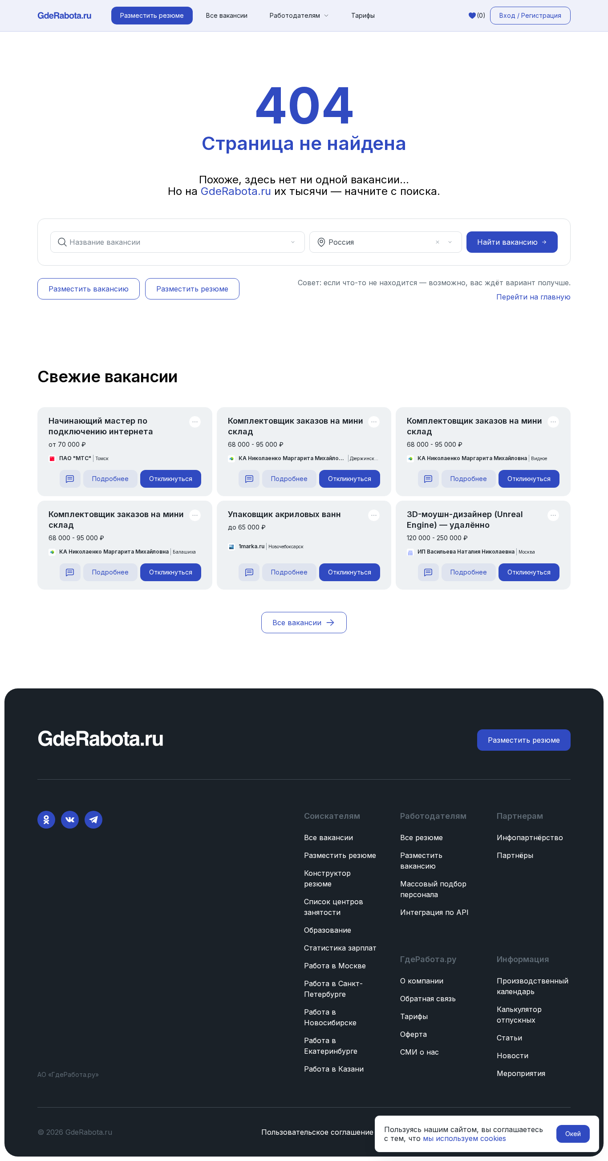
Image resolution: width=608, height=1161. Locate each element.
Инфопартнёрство (530, 837)
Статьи (509, 1037)
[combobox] (171, 242)
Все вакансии (226, 15)
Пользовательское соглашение (317, 1132)
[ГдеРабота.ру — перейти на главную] (64, 16)
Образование (327, 930)
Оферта (413, 1034)
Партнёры (515, 855)
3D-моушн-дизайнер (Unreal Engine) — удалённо (465, 520)
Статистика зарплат (340, 947)
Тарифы (363, 15)
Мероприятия (521, 1073)
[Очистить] (280, 242)
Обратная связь (428, 998)
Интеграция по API (434, 912)
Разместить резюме (340, 855)
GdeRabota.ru (236, 191)
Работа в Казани (334, 1068)
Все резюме (421, 837)
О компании (421, 980)
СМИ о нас (419, 1052)
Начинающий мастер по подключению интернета (101, 426)
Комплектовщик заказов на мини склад (295, 426)
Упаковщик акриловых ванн (284, 514)
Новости (512, 1055)
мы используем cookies (464, 1138)
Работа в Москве (335, 965)
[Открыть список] (293, 242)
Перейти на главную (533, 296)
